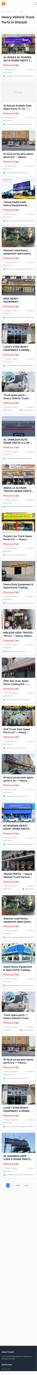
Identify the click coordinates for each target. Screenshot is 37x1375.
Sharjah (8, 11)
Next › (18, 1185)
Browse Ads (6, 1369)
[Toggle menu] (34, 3)
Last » (27, 1185)
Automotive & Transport (15, 11)
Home (3, 11)
